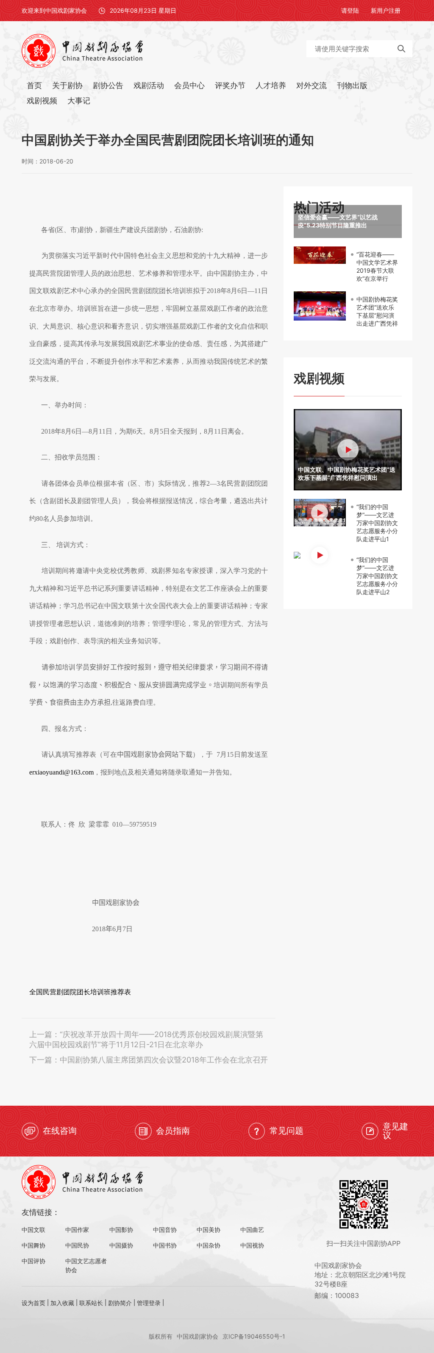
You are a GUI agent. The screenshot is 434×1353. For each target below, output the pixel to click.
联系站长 (91, 1302)
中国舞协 (33, 1245)
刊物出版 (352, 85)
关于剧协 (67, 85)
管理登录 (149, 1302)
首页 (34, 85)
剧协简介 (120, 1302)
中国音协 (165, 1229)
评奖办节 (230, 85)
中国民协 (77, 1245)
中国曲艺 (252, 1229)
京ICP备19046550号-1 (254, 1336)
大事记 (78, 100)
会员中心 (189, 85)
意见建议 (395, 1130)
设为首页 (33, 1302)
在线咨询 (60, 1131)
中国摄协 (121, 1245)
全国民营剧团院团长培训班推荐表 (80, 992)
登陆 (353, 10)
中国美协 (208, 1229)
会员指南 (173, 1131)
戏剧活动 (149, 85)
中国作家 (77, 1229)
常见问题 (286, 1131)
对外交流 (311, 85)
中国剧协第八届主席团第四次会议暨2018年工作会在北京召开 (164, 1059)
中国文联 (33, 1229)
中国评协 (33, 1260)
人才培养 (271, 85)
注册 (395, 10)
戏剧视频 (42, 100)
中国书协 (165, 1245)
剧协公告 (108, 85)
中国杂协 (208, 1245)
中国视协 (252, 1245)
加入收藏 (62, 1302)
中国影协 (121, 1229)
